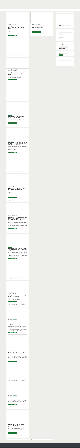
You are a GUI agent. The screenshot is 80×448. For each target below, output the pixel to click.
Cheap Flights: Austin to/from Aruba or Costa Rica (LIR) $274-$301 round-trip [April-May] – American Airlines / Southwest (17, 63)
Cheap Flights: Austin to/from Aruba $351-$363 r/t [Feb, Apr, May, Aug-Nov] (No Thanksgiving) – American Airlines (17, 343)
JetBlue (21, 171)
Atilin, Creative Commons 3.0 (14, 23)
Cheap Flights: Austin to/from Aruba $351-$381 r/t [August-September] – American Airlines (17, 179)
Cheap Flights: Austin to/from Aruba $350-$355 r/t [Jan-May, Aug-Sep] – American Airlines (17, 388)
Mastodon (62, 34)
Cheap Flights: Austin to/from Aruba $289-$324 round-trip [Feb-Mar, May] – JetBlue (17, 107)
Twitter (61, 38)
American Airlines (14, 54)
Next (31, 439)
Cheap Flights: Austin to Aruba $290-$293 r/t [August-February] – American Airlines (17, 286)
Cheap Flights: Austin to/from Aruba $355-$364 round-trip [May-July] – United (41, 17)
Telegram (62, 37)
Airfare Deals (10, 54)
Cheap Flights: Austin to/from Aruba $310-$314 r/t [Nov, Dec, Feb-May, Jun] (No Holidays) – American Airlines (17, 415)
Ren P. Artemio (14, 24)
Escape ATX (8, 9)
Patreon (61, 27)
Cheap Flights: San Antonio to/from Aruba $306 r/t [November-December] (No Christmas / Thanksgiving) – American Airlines (17, 239)
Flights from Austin (22, 54)
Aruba (18, 54)
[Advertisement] (40, 4)
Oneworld (10, 55)
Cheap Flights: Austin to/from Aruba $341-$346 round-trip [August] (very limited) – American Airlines (17, 17)
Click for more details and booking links (12, 35)
